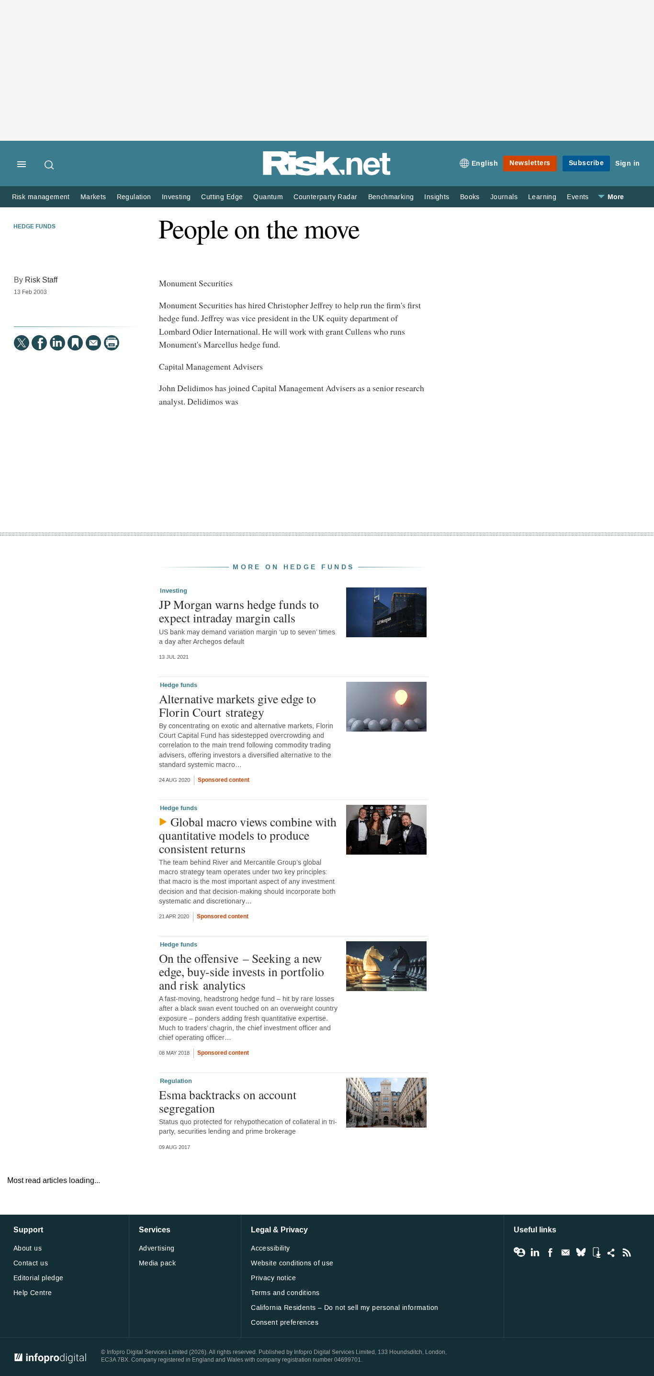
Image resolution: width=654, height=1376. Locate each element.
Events (577, 197)
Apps (596, 1252)
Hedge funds (34, 227)
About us (27, 1248)
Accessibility (270, 1248)
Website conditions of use (292, 1263)
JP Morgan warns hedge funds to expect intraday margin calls (239, 611)
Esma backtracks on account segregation (227, 1101)
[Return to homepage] (327, 174)
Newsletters (530, 163)
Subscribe (586, 163)
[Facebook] (39, 342)
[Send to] (93, 342)
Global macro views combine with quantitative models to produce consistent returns (248, 835)
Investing (176, 197)
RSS (626, 1252)
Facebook (550, 1252)
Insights (436, 197)
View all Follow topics (519, 1252)
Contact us (30, 1263)
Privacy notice (273, 1278)
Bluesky (580, 1252)
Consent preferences (284, 1322)
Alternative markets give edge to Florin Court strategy (237, 705)
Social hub (611, 1252)
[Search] (49, 164)
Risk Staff (41, 279)
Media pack (157, 1263)
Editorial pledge (38, 1278)
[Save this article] (75, 342)
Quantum (268, 197)
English (485, 163)
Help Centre (32, 1292)
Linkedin (535, 1252)
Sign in (627, 163)
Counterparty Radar (325, 197)
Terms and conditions (285, 1292)
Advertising (157, 1248)
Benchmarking (391, 197)
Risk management (41, 197)
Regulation (134, 197)
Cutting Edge (222, 197)
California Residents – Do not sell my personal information (344, 1307)
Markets (93, 197)
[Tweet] (21, 342)
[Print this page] (111, 342)
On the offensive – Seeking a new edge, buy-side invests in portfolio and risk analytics (241, 971)
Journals (504, 197)
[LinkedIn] (57, 342)
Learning (542, 197)
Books (470, 197)
